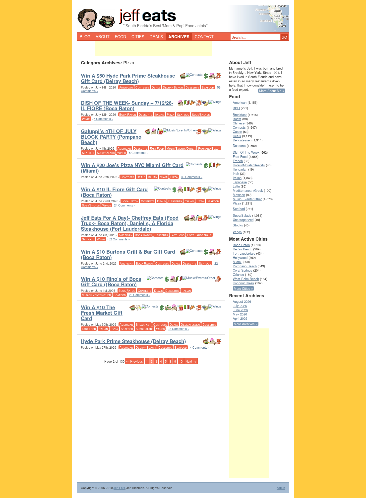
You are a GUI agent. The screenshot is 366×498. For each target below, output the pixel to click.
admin (281, 487)
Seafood (208, 87)
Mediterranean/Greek (248, 190)
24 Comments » (124, 205)
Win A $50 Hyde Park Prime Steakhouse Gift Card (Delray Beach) (128, 78)
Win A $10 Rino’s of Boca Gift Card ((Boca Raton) (111, 281)
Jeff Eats (119, 488)
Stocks (238, 225)
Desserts (192, 87)
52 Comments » (119, 239)
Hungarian (240, 169)
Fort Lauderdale (199, 235)
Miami (164, 177)
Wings (86, 118)
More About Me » (271, 91)
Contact (204, 36)
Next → (190, 361)
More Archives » (245, 324)
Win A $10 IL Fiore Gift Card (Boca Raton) (114, 192)
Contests (142, 87)
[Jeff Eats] (183, 16)
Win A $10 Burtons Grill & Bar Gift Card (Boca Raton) (128, 254)
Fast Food (157, 148)
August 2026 (242, 301)
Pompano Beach (209, 148)
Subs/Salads (201, 114)
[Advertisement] (153, 48)
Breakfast (143, 324)
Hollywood (240, 257)
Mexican (239, 194)
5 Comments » (103, 118)
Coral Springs (242, 270)
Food (120, 36)
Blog (85, 36)
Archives (178, 36)
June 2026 (240, 309)
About (103, 36)
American (126, 87)
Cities (137, 36)
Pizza (170, 114)
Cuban (237, 131)
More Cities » (243, 288)
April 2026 (240, 318)
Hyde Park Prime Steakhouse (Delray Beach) (133, 341)
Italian (159, 114)
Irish (236, 173)
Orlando (238, 274)
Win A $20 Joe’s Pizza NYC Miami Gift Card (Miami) (132, 167)
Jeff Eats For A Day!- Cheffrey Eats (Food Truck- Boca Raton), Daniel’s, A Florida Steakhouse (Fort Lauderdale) (130, 223)
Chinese (238, 123)
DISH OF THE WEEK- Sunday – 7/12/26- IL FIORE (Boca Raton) (127, 105)
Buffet (237, 118)
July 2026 (240, 305)
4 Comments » (200, 347)
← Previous (134, 361)
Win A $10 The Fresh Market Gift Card (101, 312)
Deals (156, 36)
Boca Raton (127, 114)
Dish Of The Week (246, 152)
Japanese (240, 182)
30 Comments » (191, 177)
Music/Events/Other (181, 148)
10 (181, 361)
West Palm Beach (246, 278)
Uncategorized (243, 219)
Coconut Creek (243, 283)
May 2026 (240, 314)
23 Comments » (139, 295)
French (238, 160)
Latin (236, 186)
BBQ (236, 107)
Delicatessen (190, 324)
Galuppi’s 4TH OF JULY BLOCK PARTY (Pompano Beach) (111, 136)
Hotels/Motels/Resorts (249, 165)
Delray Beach (173, 87)
